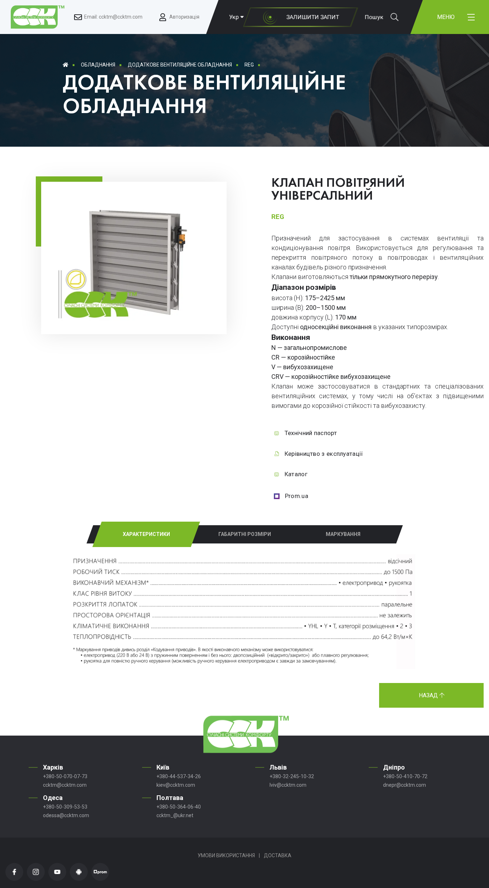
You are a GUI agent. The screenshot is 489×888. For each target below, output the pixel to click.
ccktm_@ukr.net (174, 815)
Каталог (296, 474)
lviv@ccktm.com (288, 785)
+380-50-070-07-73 (65, 776)
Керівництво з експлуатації (324, 453)
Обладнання (98, 65)
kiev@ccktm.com (175, 785)
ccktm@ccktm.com (65, 785)
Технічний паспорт (311, 432)
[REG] (134, 322)
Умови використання (226, 855)
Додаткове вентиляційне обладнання (180, 65)
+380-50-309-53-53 (65, 807)
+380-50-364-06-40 (178, 807)
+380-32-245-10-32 (292, 776)
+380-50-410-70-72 (405, 776)
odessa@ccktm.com (66, 815)
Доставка (277, 855)
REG (249, 65)
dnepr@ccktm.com (404, 785)
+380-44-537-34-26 (178, 776)
